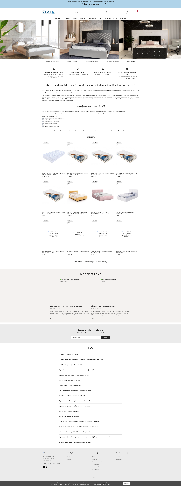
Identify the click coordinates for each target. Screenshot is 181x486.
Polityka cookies (96, 467)
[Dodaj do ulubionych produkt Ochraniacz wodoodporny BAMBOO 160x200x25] (88, 221)
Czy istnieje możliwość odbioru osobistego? (72, 396)
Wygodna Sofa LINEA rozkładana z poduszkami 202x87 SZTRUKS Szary (101, 252)
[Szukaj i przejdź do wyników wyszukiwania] (106, 12)
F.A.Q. (93, 474)
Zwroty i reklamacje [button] (122, 453)
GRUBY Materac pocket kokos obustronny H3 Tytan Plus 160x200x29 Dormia (53, 213)
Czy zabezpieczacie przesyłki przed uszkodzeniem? (74, 401)
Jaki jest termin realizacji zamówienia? (70, 380)
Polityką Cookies (77, 483)
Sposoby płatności (96, 469)
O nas (68, 457)
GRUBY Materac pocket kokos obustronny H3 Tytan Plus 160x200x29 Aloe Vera (78, 174)
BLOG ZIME (95, 477)
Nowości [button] (78, 261)
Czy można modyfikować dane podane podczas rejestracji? (76, 370)
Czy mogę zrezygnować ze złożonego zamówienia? (74, 375)
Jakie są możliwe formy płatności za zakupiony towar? (74, 432)
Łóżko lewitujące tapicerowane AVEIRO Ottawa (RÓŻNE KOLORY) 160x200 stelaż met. (77, 213)
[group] (90, 39)
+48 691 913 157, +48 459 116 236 (51, 463)
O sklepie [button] (70, 453)
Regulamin (94, 459)
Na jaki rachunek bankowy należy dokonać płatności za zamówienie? (79, 427)
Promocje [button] (89, 261)
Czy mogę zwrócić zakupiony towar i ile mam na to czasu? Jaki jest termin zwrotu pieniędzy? (86, 437)
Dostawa (94, 457)
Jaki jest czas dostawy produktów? (69, 416)
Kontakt (69, 459)
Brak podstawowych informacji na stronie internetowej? (75, 390)
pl (119, 12)
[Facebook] (44, 467)
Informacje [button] (95, 453)
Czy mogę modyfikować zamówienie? (70, 385)
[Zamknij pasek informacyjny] (138, 3)
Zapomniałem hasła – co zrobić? (68, 354)
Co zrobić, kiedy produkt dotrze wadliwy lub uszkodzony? (76, 442)
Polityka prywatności (97, 462)
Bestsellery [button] (101, 261)
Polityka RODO (95, 464)
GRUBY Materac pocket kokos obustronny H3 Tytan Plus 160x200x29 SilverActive (102, 174)
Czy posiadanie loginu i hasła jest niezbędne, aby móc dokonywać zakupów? (81, 360)
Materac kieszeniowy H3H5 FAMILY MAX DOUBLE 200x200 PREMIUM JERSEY (53, 252)
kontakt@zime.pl (47, 460)
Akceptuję (126, 483)
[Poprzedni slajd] (3, 40)
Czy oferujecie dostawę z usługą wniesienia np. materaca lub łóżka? (79, 421)
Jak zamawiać (95, 472)
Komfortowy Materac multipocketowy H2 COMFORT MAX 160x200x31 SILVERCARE (53, 174)
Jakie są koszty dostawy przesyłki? (69, 411)
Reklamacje (119, 459)
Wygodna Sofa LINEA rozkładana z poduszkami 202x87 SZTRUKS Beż (126, 252)
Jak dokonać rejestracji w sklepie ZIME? (70, 365)
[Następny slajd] (178, 40)
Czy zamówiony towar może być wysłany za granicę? (74, 406)
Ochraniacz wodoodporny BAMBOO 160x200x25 (78, 251)
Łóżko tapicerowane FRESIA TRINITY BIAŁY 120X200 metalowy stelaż (125, 213)
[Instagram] (47, 467)
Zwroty (118, 457)
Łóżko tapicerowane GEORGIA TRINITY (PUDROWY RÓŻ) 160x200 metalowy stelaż (100, 213)
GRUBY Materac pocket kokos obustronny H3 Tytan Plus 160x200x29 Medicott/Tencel (127, 174)
